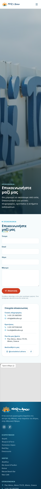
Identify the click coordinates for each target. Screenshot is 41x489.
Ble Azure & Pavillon (9, 465)
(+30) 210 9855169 (14, 315)
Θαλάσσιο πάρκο (8, 445)
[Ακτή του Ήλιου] (11, 4)
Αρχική (4, 439)
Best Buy (5, 448)
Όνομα (4, 236)
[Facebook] (10, 427)
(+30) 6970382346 (14, 327)
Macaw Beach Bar (8, 471)
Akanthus (5, 462)
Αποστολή (12, 291)
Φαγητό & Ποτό (8, 442)
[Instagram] (4, 427)
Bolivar (4, 468)
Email (4, 247)
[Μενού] (36, 4)
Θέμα (4, 257)
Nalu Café (5, 475)
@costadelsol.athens (17, 351)
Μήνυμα (5, 268)
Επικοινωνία (6, 451)
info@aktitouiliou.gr (14, 318)
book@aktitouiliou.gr (15, 330)
